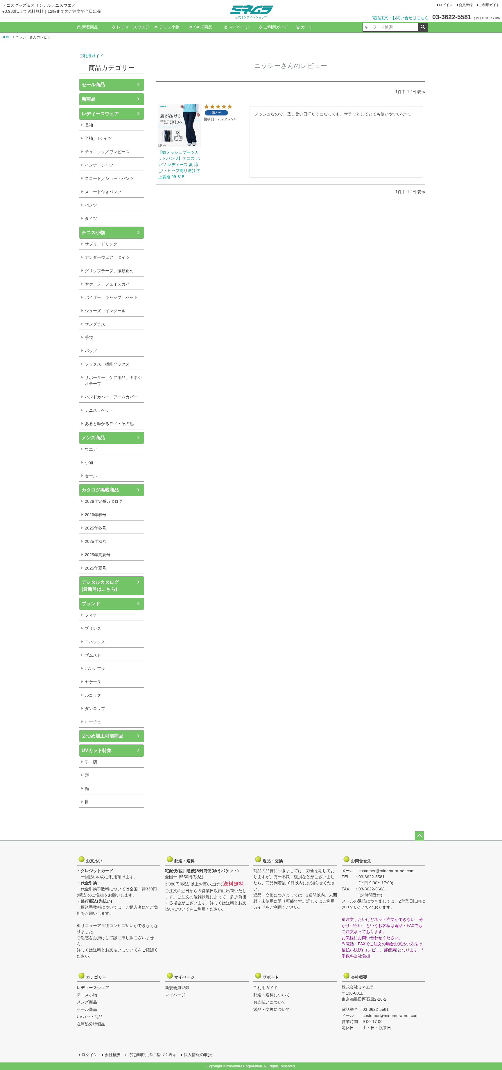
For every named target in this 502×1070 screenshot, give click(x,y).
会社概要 (360, 977)
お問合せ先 (360, 860)
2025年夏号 (95, 568)
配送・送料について (271, 995)
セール (91, 475)
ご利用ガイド (489, 5)
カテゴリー (95, 977)
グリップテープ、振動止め (109, 270)
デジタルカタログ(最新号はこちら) (100, 586)
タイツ (91, 218)
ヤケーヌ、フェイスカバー (109, 284)
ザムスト (93, 655)
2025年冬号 (95, 528)
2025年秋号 (95, 541)
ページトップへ (419, 836)
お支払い (95, 860)
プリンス (93, 628)
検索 (422, 27)
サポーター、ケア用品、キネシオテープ (113, 380)
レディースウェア (100, 113)
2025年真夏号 (97, 554)
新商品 (89, 99)
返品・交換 (272, 860)
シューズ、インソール (105, 310)
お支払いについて (269, 1002)
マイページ (239, 27)
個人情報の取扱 (198, 1054)
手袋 (89, 337)
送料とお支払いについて (115, 950)
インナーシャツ (99, 165)
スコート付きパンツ (103, 191)
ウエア (91, 449)
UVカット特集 (97, 750)
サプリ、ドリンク (101, 244)
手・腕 (91, 762)
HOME (6, 37)
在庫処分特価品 (91, 1024)
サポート (272, 977)
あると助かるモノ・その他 (109, 423)
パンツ (91, 205)
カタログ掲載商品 (100, 489)
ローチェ (93, 722)
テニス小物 (169, 27)
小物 (89, 462)
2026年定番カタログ (104, 501)
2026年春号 (95, 514)
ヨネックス (95, 641)
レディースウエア (133, 27)
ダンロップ (95, 708)
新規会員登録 (177, 987)
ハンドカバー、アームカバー (111, 397)
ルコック (93, 695)
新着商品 (90, 27)
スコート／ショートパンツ (109, 178)
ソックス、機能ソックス (107, 364)
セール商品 (93, 84)
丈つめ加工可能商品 (102, 735)
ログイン (446, 5)
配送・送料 (184, 860)
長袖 (89, 125)
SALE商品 (203, 27)
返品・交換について (271, 1009)
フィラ (91, 615)
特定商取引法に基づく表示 (152, 1054)
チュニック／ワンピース (107, 151)
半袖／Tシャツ (98, 138)
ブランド (91, 603)
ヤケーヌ (93, 681)
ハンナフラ (95, 668)
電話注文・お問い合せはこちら (400, 17)
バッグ (91, 350)
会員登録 (466, 5)
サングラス (95, 324)
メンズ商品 (93, 437)
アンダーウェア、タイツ (107, 257)
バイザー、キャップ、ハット (111, 297)
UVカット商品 (90, 1016)
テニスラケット (99, 410)
